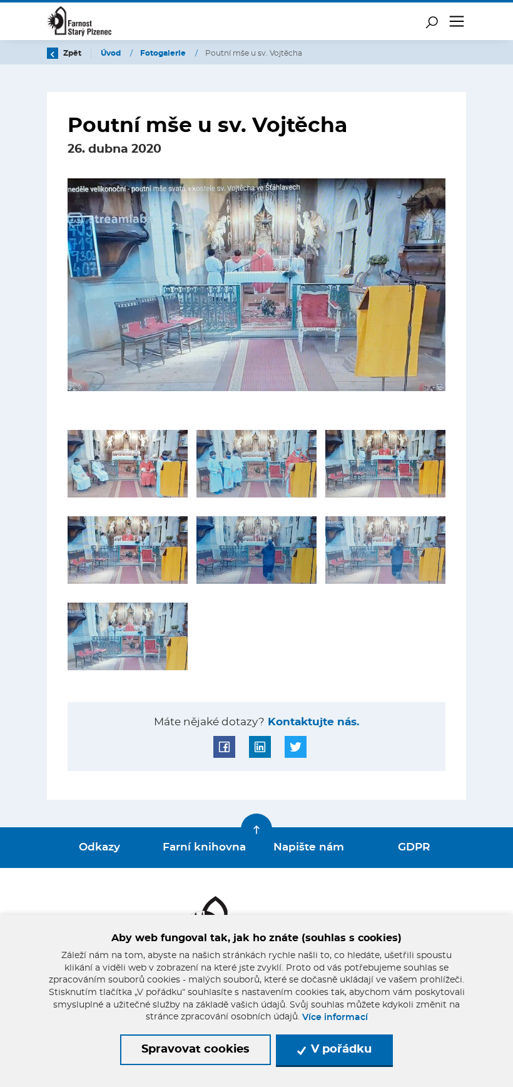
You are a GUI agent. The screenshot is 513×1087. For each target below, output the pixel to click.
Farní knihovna (204, 847)
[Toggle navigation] (456, 21)
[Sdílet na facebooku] (224, 747)
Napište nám (308, 847)
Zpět (71, 53)
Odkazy (99, 847)
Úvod (112, 53)
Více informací (335, 1017)
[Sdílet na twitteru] (296, 747)
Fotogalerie (164, 53)
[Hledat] (431, 21)
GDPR (414, 847)
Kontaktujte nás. (312, 722)
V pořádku (340, 1049)
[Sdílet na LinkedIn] (260, 747)
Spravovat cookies (195, 1049)
